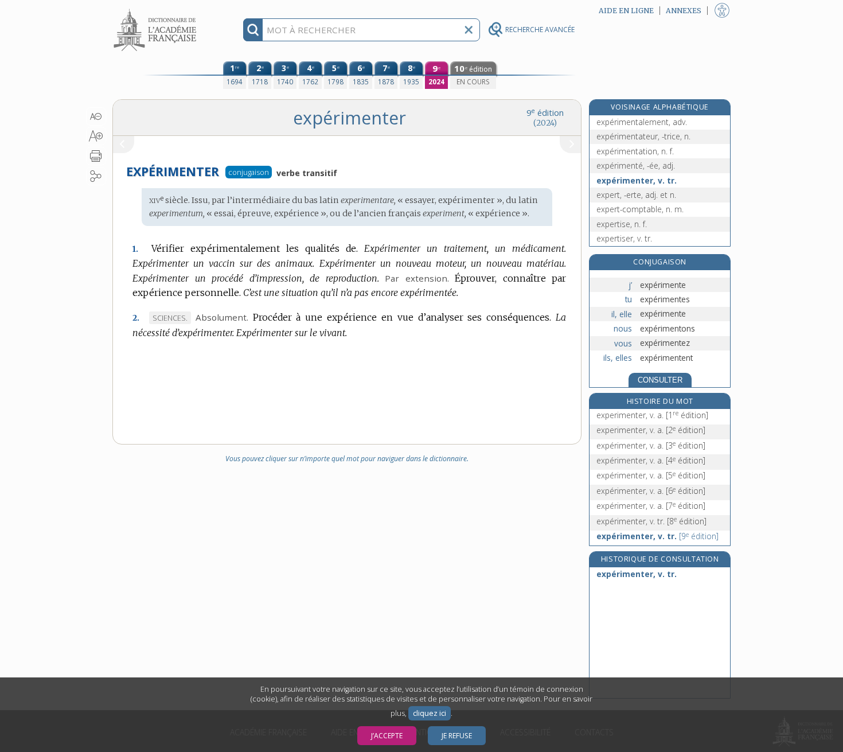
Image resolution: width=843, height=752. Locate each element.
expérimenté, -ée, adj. (635, 165)
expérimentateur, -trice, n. (643, 136)
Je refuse (457, 736)
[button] (96, 116)
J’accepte (387, 736)
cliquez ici (429, 713)
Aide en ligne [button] (626, 10)
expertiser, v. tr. (624, 238)
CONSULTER (660, 380)
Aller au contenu (157, 10)
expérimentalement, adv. (641, 121)
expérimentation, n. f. (635, 151)
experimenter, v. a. (652, 415)
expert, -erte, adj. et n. (636, 194)
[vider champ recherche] (468, 29)
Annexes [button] (683, 10)
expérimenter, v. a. (650, 445)
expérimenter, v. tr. (636, 180)
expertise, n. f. (621, 224)
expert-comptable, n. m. (640, 209)
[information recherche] (253, 29)
